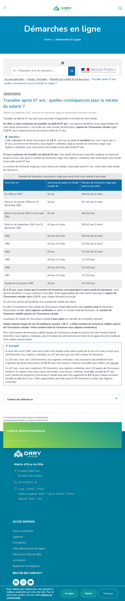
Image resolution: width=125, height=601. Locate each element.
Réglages (108, 593)
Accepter (69, 593)
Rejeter (88, 593)
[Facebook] (16, 582)
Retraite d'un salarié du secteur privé (70, 79)
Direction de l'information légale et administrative (26, 417)
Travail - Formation (37, 79)
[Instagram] (23, 582)
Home (48, 39)
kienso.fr (44, 420)
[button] (120, 8)
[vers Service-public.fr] (99, 71)
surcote (114, 363)
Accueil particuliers (14, 79)
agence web (34, 420)
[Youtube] (30, 582)
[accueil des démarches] (62, 63)
